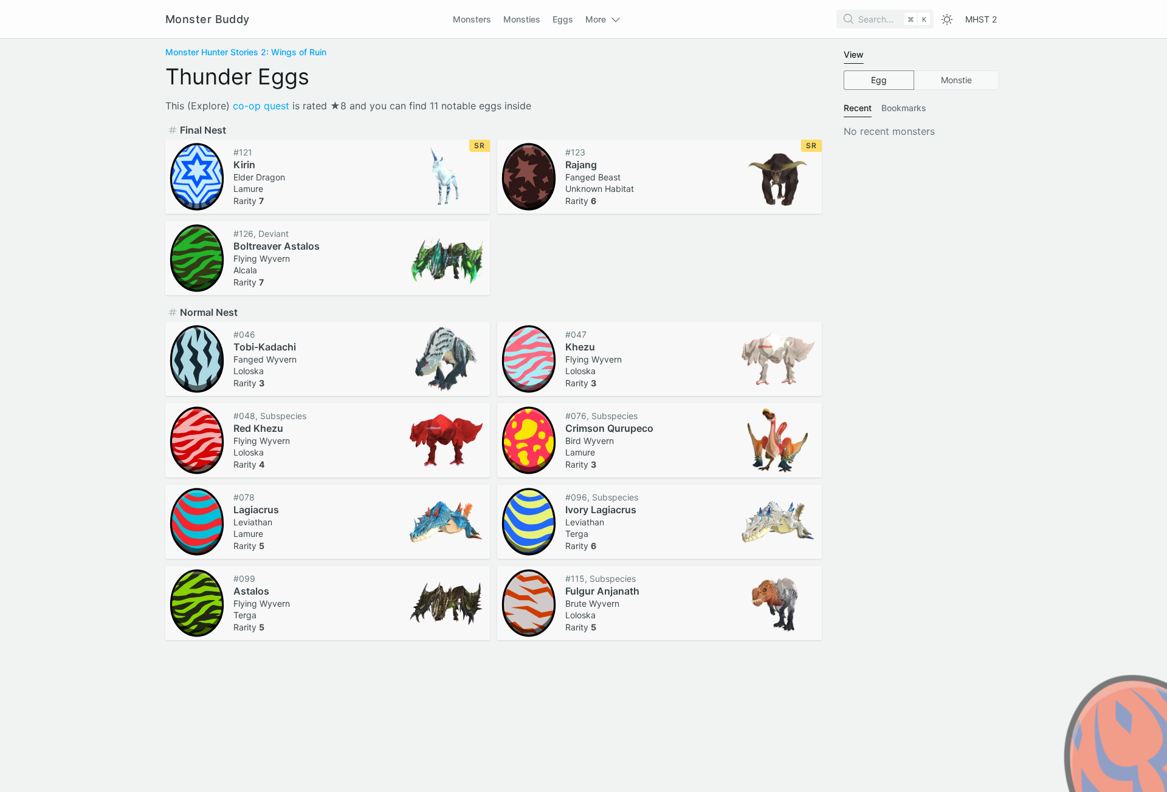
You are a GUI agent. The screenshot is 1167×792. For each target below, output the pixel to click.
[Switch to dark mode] (947, 19)
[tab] (854, 55)
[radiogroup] (921, 80)
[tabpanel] (921, 80)
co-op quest (261, 106)
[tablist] (921, 55)
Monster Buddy (207, 19)
